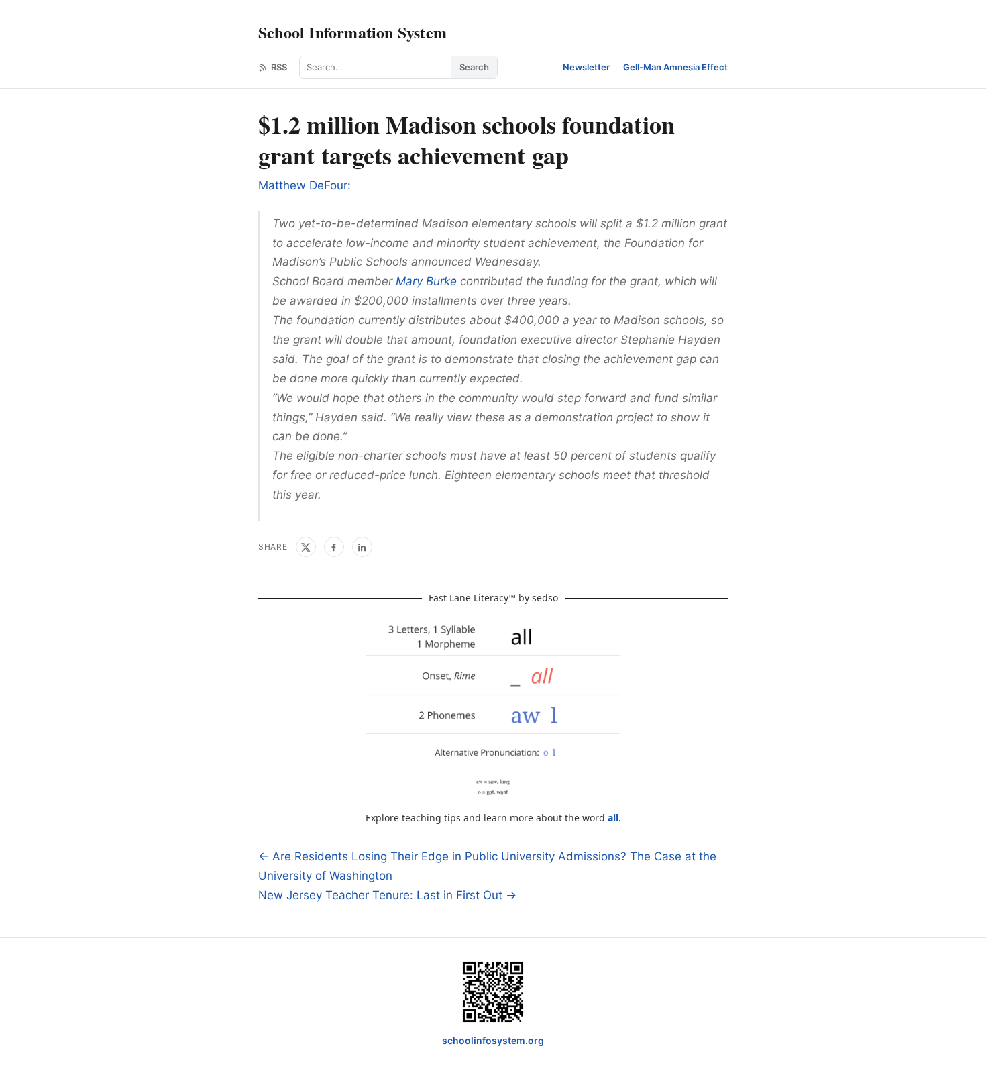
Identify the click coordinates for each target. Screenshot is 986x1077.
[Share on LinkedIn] (362, 547)
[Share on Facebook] (334, 547)
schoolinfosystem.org (493, 1040)
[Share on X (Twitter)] (306, 547)
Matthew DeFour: (304, 185)
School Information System (352, 32)
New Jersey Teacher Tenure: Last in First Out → (387, 895)
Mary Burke (426, 281)
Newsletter (586, 67)
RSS (279, 67)
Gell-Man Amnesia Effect (675, 67)
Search (474, 67)
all (613, 817)
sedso (545, 597)
